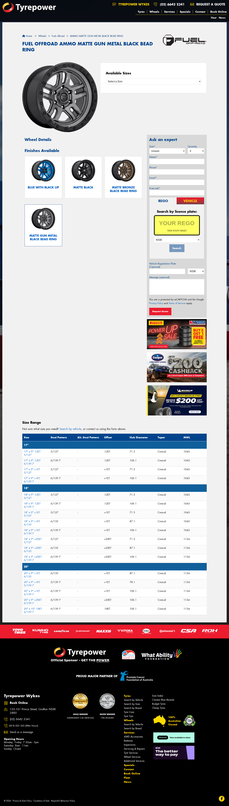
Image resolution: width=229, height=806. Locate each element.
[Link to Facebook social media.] (222, 799)
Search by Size (132, 704)
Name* (153, 157)
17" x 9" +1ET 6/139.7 (32, 480)
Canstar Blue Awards (163, 699)
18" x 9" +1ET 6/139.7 (32, 532)
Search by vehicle (70, 429)
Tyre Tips (128, 716)
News (222, 17)
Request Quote (160, 311)
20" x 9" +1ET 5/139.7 (32, 584)
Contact (200, 11)
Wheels (154, 11)
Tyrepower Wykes (133, 4)
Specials (185, 11)
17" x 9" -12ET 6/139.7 (32, 462)
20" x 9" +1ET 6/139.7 (32, 592)
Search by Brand (133, 708)
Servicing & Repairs (134, 748)
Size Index (157, 695)
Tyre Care (129, 712)
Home (28, 36)
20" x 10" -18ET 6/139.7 (33, 610)
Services (169, 11)
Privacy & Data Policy (22, 800)
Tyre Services (131, 752)
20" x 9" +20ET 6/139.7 (33, 601)
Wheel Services (132, 757)
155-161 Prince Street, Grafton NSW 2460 (33, 711)
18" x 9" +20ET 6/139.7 (33, 558)
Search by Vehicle (133, 700)
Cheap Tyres (158, 708)
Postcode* (154, 188)
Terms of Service (177, 303)
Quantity (192, 146)
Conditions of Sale (41, 800)
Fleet (213, 17)
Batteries (128, 740)
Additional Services (134, 761)
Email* (153, 178)
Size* (152, 146)
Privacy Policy (156, 303)
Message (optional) (159, 277)
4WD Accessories (133, 736)
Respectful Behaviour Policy (63, 800)
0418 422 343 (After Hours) (23, 725)
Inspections (129, 744)
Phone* (153, 167)
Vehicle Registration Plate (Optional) (162, 265)
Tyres (141, 11)
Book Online (218, 11)
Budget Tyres (158, 703)
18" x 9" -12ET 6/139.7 (32, 505)
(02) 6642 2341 (172, 4)
